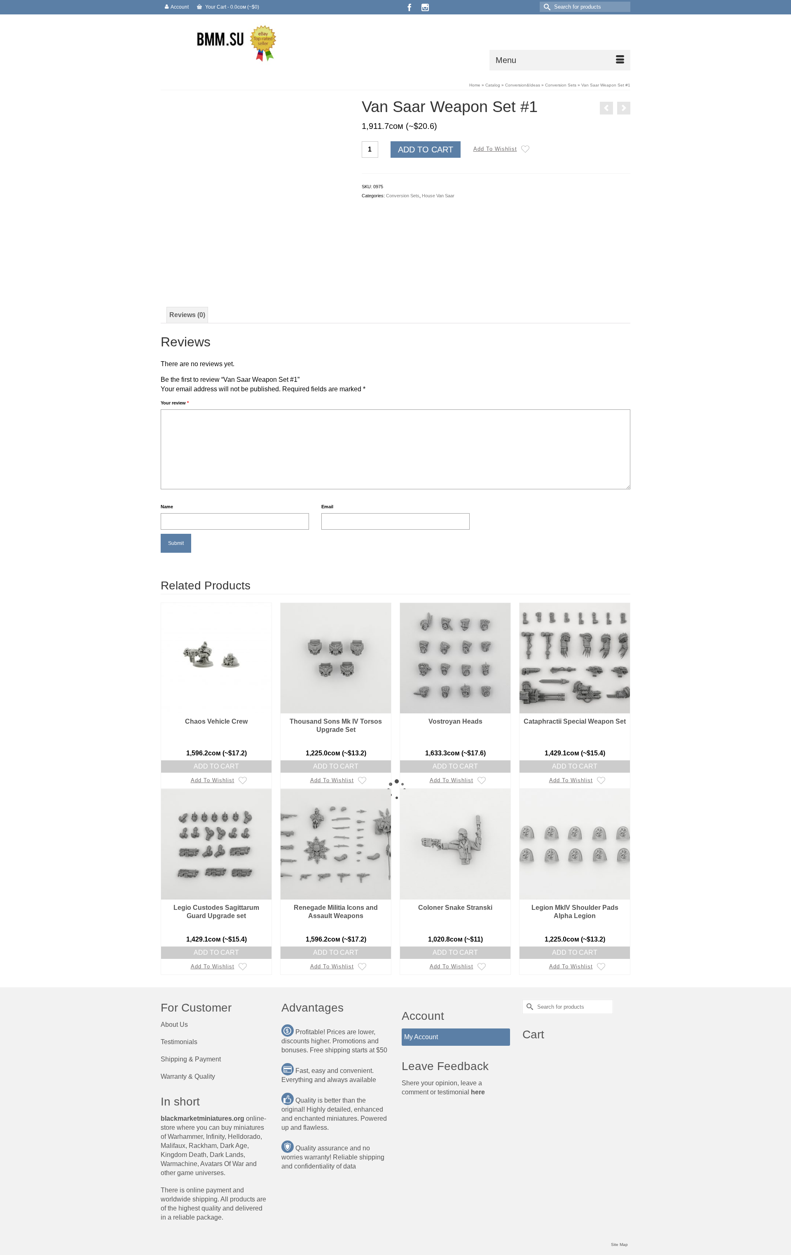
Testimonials (179, 1041)
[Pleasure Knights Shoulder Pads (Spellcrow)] (606, 108)
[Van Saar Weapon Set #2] (623, 108)
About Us (174, 1024)
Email (327, 506)
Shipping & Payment (191, 1059)
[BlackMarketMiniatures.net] (235, 42)
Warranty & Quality (188, 1076)
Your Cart (231, 7)
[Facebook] (409, 7)
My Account (421, 1036)
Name (167, 506)
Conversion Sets (402, 195)
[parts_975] (255, 191)
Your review (175, 402)
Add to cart (425, 149)
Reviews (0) (187, 314)
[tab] (187, 315)
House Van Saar (438, 195)
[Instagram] (425, 7)
